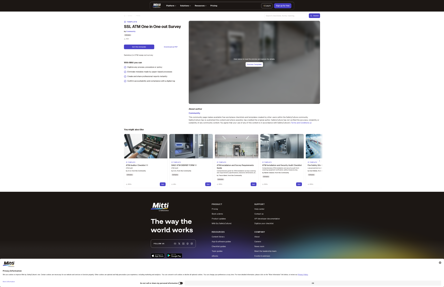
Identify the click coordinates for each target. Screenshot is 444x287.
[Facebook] (187, 243)
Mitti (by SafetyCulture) (221, 223)
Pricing (215, 209)
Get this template (139, 47)
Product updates (219, 219)
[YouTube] (175, 243)
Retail (138, 16)
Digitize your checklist (264, 223)
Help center (259, 209)
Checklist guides (219, 246)
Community (130, 31)
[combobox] (286, 15)
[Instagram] (192, 243)
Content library (218, 237)
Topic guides (217, 251)
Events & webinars (262, 256)
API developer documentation (267, 219)
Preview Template (254, 64)
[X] (179, 243)
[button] (146, 161)
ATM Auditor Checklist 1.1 (137, 165)
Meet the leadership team (265, 251)
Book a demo (217, 214)
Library (130, 16)
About (257, 237)
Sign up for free (282, 6)
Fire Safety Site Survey (318, 165)
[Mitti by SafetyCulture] (157, 5)
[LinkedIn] (183, 243)
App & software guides (221, 241)
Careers (257, 241)
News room (259, 246)
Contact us (259, 214)
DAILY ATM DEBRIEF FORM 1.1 (184, 165)
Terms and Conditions (300, 123)
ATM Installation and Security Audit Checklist (282, 165)
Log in (268, 6)
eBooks (215, 256)
